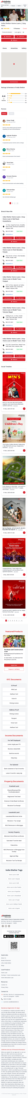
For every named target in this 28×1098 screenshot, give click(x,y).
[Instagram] (5, 926)
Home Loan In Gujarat (14, 908)
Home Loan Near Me (5, 5)
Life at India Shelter (6, 963)
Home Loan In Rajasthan (14, 891)
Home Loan (4, 972)
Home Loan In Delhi (14, 874)
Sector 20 (24, 6)
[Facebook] (2, 926)
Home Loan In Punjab (14, 900)
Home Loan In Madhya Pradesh (14, 904)
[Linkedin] (9, 926)
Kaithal (19, 5)
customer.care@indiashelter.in (11, 1002)
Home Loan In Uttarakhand (14, 895)
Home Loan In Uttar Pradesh (14, 887)
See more (15, 405)
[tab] (4, 48)
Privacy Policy (4, 987)
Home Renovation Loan (7, 977)
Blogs (2, 965)
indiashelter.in (9, 234)
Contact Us (4, 985)
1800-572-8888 (7, 999)
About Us (3, 958)
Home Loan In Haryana (14, 879)
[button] (14, 64)
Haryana (13, 5)
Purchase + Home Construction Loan (10, 975)
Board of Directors (6, 960)
